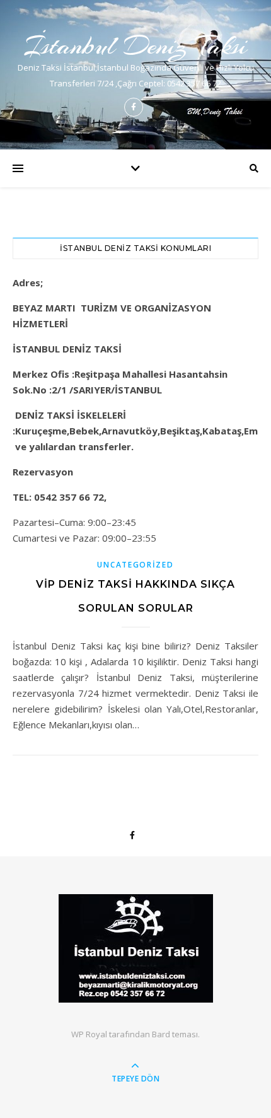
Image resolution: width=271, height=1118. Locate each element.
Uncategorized (135, 564)
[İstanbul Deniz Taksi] (136, 948)
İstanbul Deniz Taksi (135, 46)
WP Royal (89, 1034)
